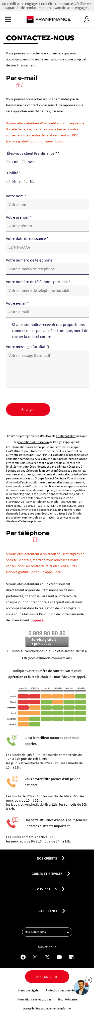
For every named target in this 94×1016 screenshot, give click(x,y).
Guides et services (47, 873)
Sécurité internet (67, 999)
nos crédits (47, 858)
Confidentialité (66, 436)
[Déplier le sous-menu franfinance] (63, 910)
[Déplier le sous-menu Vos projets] (63, 888)
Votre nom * (16, 195)
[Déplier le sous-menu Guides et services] (68, 873)
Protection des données (61, 990)
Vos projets (47, 889)
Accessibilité (47, 976)
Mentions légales (29, 990)
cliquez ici (38, 620)
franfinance (47, 911)
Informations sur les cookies (33, 999)
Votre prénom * (19, 217)
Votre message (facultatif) (27, 346)
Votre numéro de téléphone (29, 260)
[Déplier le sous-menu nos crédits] (63, 858)
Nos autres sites (35, 932)
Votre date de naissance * (27, 238)
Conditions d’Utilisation (33, 442)
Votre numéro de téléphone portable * (38, 281)
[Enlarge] (81, 692)
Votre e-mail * (17, 303)
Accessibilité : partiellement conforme (47, 1008)
